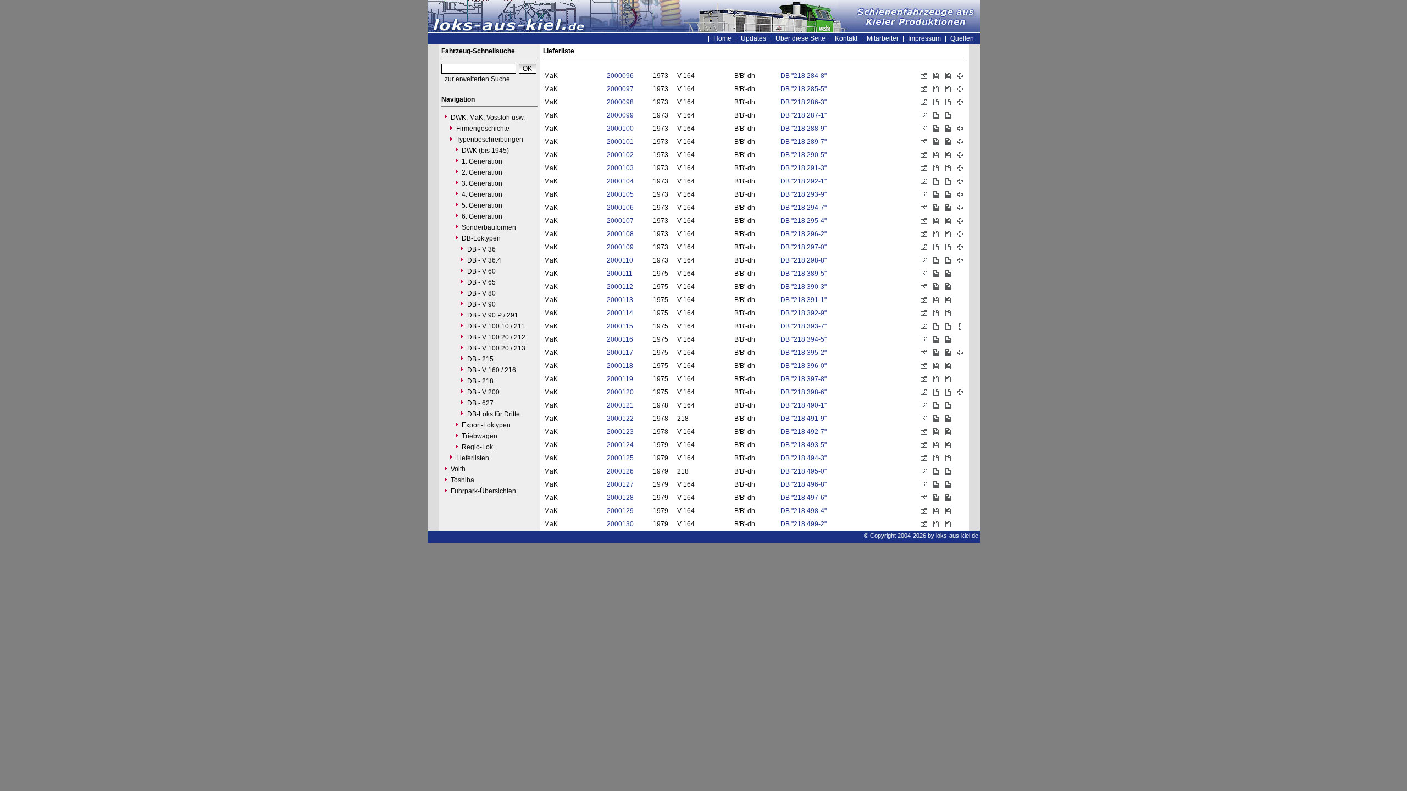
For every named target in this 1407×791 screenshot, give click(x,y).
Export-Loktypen (486, 425)
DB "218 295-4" (803, 221)
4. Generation (482, 194)
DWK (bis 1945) (485, 150)
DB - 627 (480, 403)
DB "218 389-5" (803, 273)
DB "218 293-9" (803, 194)
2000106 (620, 207)
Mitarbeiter (883, 38)
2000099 (620, 115)
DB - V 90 (481, 304)
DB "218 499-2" (803, 524)
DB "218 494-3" (803, 458)
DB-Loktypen (481, 238)
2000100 (620, 128)
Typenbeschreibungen (489, 139)
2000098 (620, 102)
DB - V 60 (481, 271)
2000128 (620, 498)
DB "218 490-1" (803, 405)
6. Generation (482, 216)
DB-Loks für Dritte (493, 414)
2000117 (620, 352)
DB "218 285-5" (803, 89)
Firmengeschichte (482, 128)
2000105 (620, 194)
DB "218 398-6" (803, 392)
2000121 (620, 405)
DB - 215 (480, 359)
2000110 (620, 260)
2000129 (620, 511)
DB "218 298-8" (803, 260)
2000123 (620, 432)
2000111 (620, 273)
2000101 (620, 142)
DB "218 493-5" (803, 445)
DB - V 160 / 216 (491, 370)
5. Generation (482, 205)
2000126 (620, 471)
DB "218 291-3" (803, 168)
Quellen (962, 38)
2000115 (620, 326)
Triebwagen (479, 436)
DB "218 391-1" (803, 300)
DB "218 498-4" (803, 511)
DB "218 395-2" (803, 352)
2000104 (620, 181)
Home (722, 38)
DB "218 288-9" (803, 128)
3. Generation (482, 183)
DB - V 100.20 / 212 (496, 337)
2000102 (620, 155)
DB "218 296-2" (803, 234)
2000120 (620, 392)
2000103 (620, 168)
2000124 (620, 445)
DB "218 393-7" (803, 326)
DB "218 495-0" (803, 471)
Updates (753, 38)
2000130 (620, 524)
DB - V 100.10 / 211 (496, 326)
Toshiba (462, 480)
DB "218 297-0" (803, 247)
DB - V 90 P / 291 (492, 315)
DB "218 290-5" (803, 155)
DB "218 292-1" (803, 181)
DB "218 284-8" (803, 76)
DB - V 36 (481, 249)
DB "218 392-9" (803, 313)
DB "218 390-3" (803, 287)
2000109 (620, 247)
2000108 (620, 234)
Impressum (924, 38)
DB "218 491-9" (803, 418)
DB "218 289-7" (803, 142)
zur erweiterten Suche (477, 79)
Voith (458, 469)
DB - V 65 (481, 282)
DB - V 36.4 (484, 260)
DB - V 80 (481, 293)
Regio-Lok (477, 447)
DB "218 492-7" (803, 432)
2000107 (620, 221)
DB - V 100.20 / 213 (496, 348)
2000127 (620, 484)
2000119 (620, 379)
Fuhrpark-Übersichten (483, 491)
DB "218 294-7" (803, 207)
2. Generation (482, 172)
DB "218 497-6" (803, 498)
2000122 (620, 418)
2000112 (620, 287)
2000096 (620, 76)
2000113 (620, 300)
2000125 (620, 458)
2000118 (620, 366)
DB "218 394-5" (803, 339)
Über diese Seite (800, 38)
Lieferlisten (472, 458)
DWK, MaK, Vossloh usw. (488, 117)
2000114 (620, 313)
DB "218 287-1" (803, 115)
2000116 (620, 339)
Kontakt (846, 38)
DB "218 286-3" (803, 102)
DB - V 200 (483, 392)
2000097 (620, 89)
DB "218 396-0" (803, 366)
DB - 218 (480, 381)
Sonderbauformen (489, 227)
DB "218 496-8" (803, 484)
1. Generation (482, 161)
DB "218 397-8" (803, 379)
